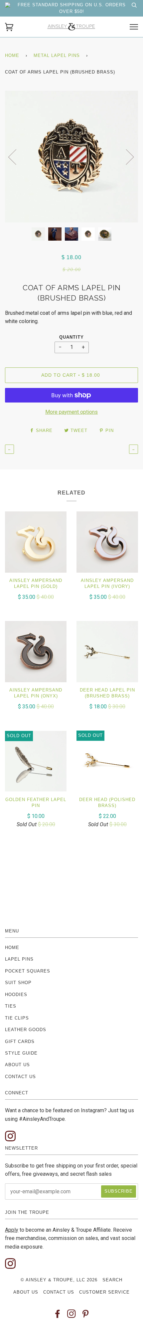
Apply (11, 1230)
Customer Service (104, 1292)
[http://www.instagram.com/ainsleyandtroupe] (10, 1136)
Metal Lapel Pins (57, 55)
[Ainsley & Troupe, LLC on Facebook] (57, 1315)
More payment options (71, 412)
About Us (17, 1064)
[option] (71, 156)
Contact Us (20, 1076)
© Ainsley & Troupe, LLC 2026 (59, 1279)
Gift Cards (20, 1041)
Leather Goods (25, 1029)
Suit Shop (18, 982)
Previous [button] (16, 157)
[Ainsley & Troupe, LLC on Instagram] (71, 1315)
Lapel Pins (19, 959)
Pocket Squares (27, 971)
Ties (10, 1006)
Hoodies (16, 994)
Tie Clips (17, 1018)
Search (112, 1279)
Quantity (71, 337)
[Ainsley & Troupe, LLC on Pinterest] (85, 1315)
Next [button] (126, 157)
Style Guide (21, 1053)
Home (12, 55)
